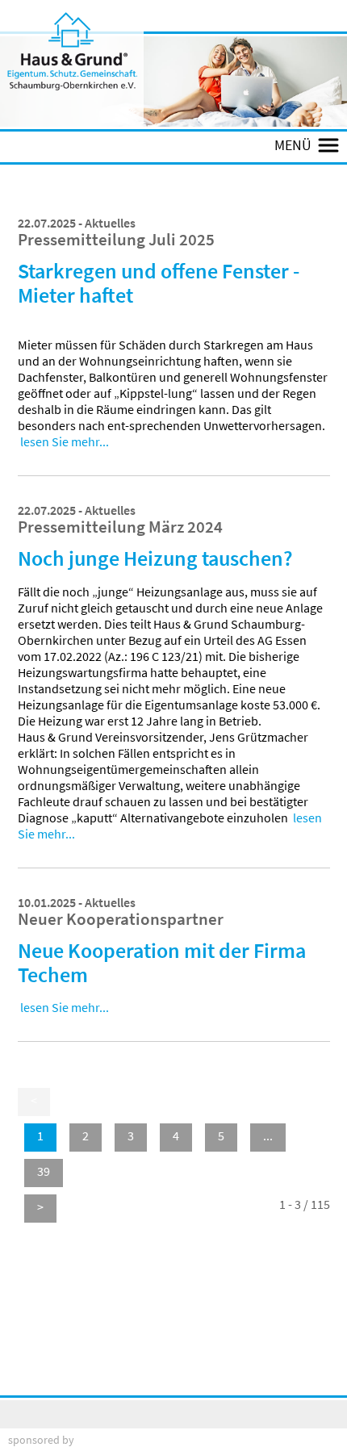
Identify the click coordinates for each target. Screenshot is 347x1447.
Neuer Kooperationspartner (121, 919)
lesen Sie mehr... (64, 441)
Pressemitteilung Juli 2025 (116, 239)
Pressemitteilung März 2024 (120, 526)
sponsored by (41, 1439)
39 (43, 1171)
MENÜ (296, 146)
